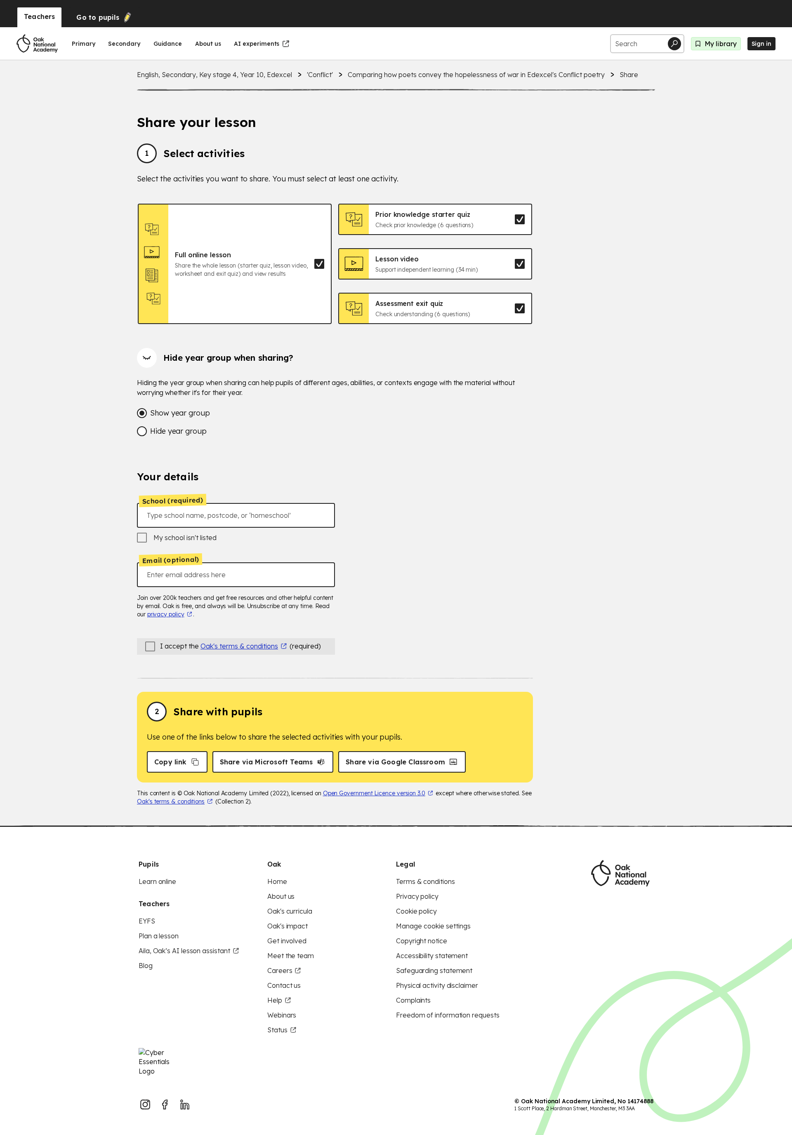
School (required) (172, 500)
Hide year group (178, 431)
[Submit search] (674, 43)
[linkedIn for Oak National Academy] (184, 1104)
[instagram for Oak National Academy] (145, 1104)
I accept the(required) (240, 646)
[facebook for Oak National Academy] (165, 1104)
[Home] (37, 43)
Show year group (180, 413)
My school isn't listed (185, 537)
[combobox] (236, 515)
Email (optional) (170, 560)
